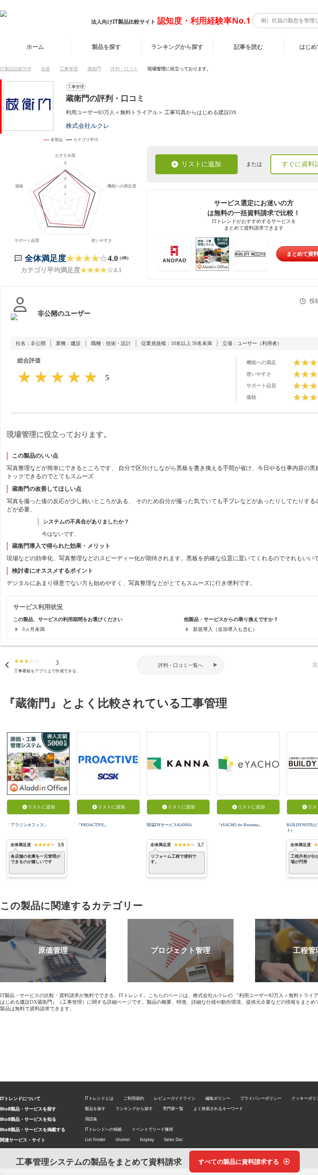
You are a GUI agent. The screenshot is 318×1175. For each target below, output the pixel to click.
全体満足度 (45, 258)
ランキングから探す (177, 46)
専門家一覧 (173, 1108)
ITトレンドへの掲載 (103, 1129)
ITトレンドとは (99, 1098)
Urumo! (123, 1139)
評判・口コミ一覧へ (180, 665)
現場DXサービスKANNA (169, 824)
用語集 (91, 1119)
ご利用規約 (133, 1098)
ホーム (35, 46)
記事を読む (248, 46)
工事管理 (69, 68)
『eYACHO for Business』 (240, 824)
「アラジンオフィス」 (27, 824)
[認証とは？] (20, 322)
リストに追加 (201, 164)
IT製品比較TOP (15, 68)
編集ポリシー (217, 1098)
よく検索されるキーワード (218, 1108)
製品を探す (106, 46)
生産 (45, 68)
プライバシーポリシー (261, 1098)
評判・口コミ (124, 68)
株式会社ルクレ (87, 125)
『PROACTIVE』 (92, 824)
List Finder (95, 1139)
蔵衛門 (94, 68)
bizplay (147, 1139)
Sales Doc (173, 1139)
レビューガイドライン (174, 1098)
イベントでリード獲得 (152, 1129)
